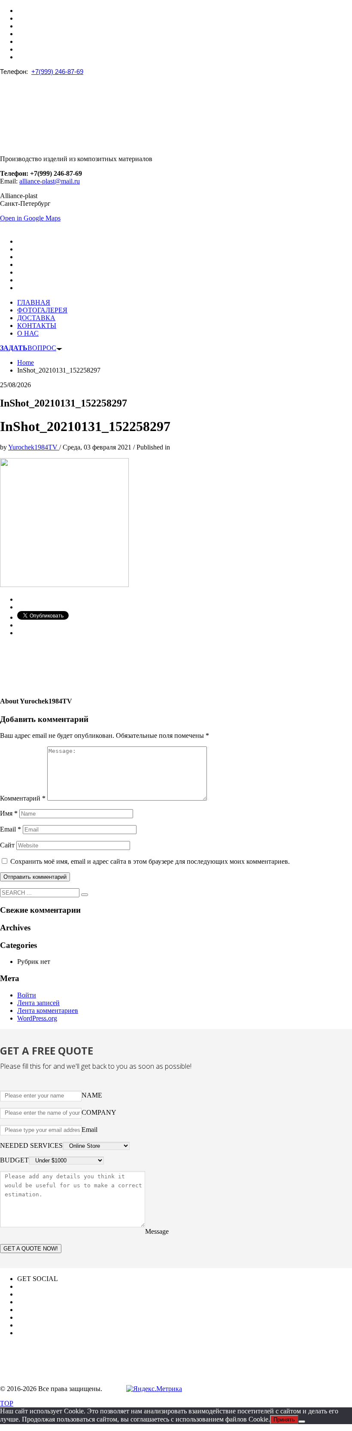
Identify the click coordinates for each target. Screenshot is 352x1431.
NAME (92, 1095)
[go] (84, 894)
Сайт (7, 845)
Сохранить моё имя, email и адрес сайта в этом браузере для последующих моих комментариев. (150, 861)
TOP (6, 1403)
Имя (9, 813)
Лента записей (38, 1002)
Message (157, 1231)
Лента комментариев (47, 1010)
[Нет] (301, 1421)
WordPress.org (37, 1018)
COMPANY (99, 1112)
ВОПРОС (28, 348)
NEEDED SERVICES (31, 1145)
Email (10, 829)
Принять (284, 1419)
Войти (26, 995)
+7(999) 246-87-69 (57, 71)
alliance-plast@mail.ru (49, 181)
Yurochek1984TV (33, 447)
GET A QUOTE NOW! (30, 1248)
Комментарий (23, 798)
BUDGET (14, 1160)
